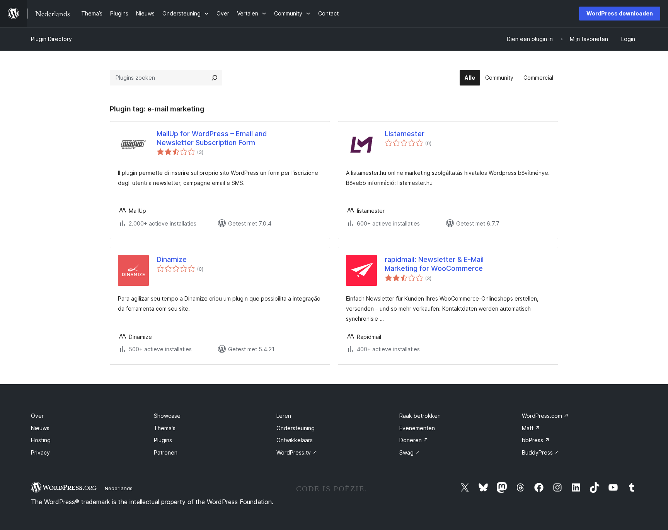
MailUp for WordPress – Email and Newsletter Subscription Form (212, 138)
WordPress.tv (296, 452)
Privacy (40, 452)
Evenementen (417, 428)
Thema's (165, 428)
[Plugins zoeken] (214, 77)
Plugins (163, 440)
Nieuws (40, 428)
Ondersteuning (295, 428)
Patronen (165, 452)
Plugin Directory (51, 39)
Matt (531, 428)
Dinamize (172, 259)
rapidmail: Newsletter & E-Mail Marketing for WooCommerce (434, 263)
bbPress (536, 440)
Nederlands (119, 488)
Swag (409, 452)
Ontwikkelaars (294, 440)
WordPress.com (545, 415)
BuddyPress (540, 452)
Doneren (413, 440)
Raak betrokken (420, 415)
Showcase (167, 415)
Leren (283, 415)
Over (37, 415)
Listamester (404, 134)
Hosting (41, 440)
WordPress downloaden (619, 13)
